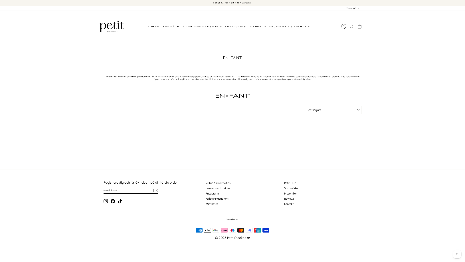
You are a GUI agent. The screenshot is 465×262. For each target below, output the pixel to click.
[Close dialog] (263, 100)
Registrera (232, 148)
